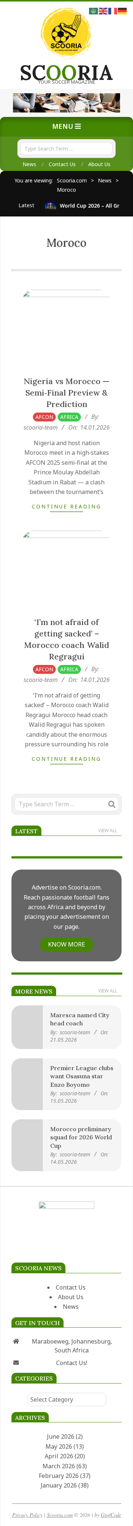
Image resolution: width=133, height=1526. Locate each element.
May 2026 (58, 1446)
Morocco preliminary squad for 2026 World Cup (81, 1137)
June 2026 (60, 1436)
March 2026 (58, 1466)
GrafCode (111, 1514)
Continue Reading (66, 506)
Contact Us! (71, 1363)
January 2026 (59, 1485)
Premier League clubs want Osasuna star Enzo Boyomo (81, 1076)
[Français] (113, 10)
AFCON (44, 416)
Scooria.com (60, 1514)
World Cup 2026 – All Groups (96, 205)
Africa (69, 416)
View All (107, 830)
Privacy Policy (27, 1514)
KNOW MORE (66, 944)
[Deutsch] (122, 10)
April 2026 (59, 1456)
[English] (103, 10)
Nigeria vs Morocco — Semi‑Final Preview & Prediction (66, 392)
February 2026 (59, 1476)
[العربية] (94, 10)
